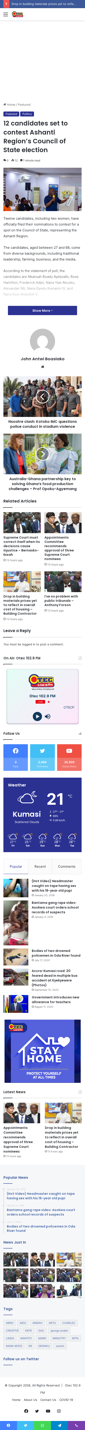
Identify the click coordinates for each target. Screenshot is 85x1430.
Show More (41, 310)
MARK (42, 1338)
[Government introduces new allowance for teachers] (15, 1004)
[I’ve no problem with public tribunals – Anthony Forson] (63, 581)
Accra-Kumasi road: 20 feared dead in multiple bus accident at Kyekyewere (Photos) (55, 978)
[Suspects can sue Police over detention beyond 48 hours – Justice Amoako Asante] (15, 1291)
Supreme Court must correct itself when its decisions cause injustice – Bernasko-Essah (21, 546)
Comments (66, 866)
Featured (24, 104)
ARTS (52, 1323)
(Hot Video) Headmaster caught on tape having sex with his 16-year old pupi (54, 886)
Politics (27, 114)
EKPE (28, 1330)
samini (60, 1346)
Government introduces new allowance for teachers (55, 999)
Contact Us (48, 1400)
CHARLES (68, 1323)
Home (10, 104)
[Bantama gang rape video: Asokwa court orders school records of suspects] (15, 922)
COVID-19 (66, 1400)
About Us (30, 1400)
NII (30, 1346)
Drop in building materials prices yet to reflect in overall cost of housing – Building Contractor (20, 605)
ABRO (9, 1323)
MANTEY (26, 1338)
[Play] (37, 716)
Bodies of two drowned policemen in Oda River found (56, 953)
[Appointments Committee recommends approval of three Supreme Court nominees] (63, 522)
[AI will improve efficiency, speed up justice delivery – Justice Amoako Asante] (69, 1275)
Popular (16, 866)
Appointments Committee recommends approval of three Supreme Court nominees (59, 548)
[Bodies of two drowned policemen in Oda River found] (15, 957)
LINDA (10, 1338)
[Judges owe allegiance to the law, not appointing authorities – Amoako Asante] (42, 1275)
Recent (40, 866)
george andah (59, 1330)
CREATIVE (12, 1330)
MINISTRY (59, 1338)
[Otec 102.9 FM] (29, 14)
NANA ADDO (14, 1346)
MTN (75, 1338)
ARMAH (37, 1323)
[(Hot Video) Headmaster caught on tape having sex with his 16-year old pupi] (15, 888)
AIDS (23, 1323)
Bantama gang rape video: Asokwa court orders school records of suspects (55, 907)
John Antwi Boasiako (43, 359)
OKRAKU (44, 1346)
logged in (28, 644)
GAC (41, 1330)
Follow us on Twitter (21, 1359)
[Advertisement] (42, 78)
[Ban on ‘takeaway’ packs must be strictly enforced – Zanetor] (42, 1291)
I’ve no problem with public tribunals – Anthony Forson (61, 600)
